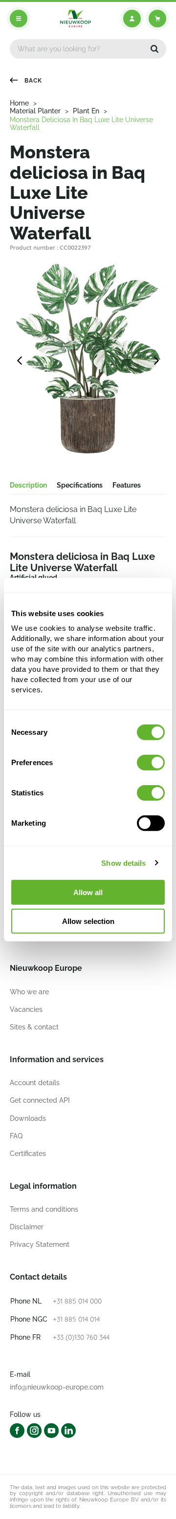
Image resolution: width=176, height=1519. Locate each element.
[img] (75, 18)
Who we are (29, 992)
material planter (35, 111)
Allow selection (88, 921)
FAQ (16, 1136)
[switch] (151, 762)
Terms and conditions (44, 1209)
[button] (154, 49)
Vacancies (26, 1009)
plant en (86, 111)
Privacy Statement (39, 1244)
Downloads (28, 1118)
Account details (35, 1083)
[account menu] (132, 18)
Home (19, 103)
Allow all (88, 892)
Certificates (28, 1153)
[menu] (18, 18)
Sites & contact (34, 1027)
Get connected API (40, 1100)
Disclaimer (27, 1227)
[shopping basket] (157, 18)
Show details (123, 862)
